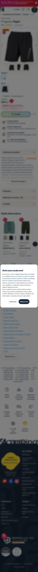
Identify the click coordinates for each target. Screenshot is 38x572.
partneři (15, 276)
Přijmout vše (24, 301)
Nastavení (13, 301)
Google (24, 276)
